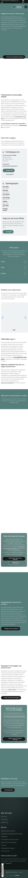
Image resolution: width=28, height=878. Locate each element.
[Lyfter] (17, 875)
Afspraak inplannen (19, 7)
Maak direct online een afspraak (15, 558)
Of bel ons (15, 562)
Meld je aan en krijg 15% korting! (15, 739)
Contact (3, 845)
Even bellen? (9, 174)
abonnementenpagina (7, 382)
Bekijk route (9, 170)
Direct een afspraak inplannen (15, 57)
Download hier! (9, 790)
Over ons (4, 816)
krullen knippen (12, 689)
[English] (23, 2)
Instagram (9, 231)
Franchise (4, 819)
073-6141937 (6, 164)
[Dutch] (23, 0)
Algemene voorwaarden (11, 872)
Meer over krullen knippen (12, 697)
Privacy (20, 872)
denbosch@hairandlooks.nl (10, 166)
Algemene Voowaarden (9, 842)
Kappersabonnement (8, 831)
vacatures (8, 863)
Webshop (4, 836)
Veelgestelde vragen (8, 848)
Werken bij (4, 822)
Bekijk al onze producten (12, 628)
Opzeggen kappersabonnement (12, 834)
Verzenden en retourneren (10, 839)
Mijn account (5, 851)
